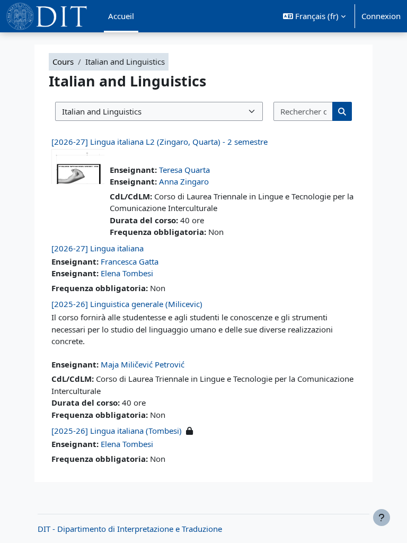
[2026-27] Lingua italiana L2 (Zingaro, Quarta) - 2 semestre (159, 141)
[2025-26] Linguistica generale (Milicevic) (126, 304)
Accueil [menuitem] (121, 16)
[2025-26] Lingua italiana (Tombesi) (116, 430)
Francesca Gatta (129, 261)
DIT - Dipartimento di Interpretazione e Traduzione (130, 528)
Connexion (381, 16)
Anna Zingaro (184, 181)
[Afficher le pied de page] (381, 517)
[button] (314, 16)
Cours (63, 61)
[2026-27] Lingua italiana (97, 248)
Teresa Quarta (184, 169)
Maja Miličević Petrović (142, 364)
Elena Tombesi (127, 273)
